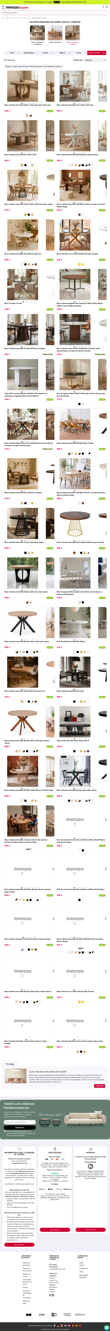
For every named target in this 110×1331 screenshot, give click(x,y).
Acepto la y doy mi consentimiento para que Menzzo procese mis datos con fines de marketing (20, 1133)
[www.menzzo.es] (76, 1325)
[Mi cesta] (107, 7)
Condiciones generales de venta (27, 1282)
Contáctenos (83, 1268)
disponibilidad (29, 53)
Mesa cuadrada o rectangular (37, 43)
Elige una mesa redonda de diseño (47, 1072)
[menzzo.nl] (65, 1325)
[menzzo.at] (69, 1325)
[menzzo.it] (61, 1325)
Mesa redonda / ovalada (72, 43)
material (62, 53)
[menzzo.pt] (80, 1325)
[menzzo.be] (72, 1325)
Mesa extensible (55, 42)
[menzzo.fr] (54, 1325)
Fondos (25, 1287)
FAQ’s (81, 1272)
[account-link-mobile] (103, 7)
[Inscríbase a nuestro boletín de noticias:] (20, 1122)
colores (45, 53)
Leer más (99, 1086)
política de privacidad (19, 1131)
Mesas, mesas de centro (13, 18)
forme (79, 53)
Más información (19, 1245)
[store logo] (54, 8)
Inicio (3, 18)
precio (12, 53)
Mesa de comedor (26, 18)
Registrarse (19, 1127)
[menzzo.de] (58, 1325)
